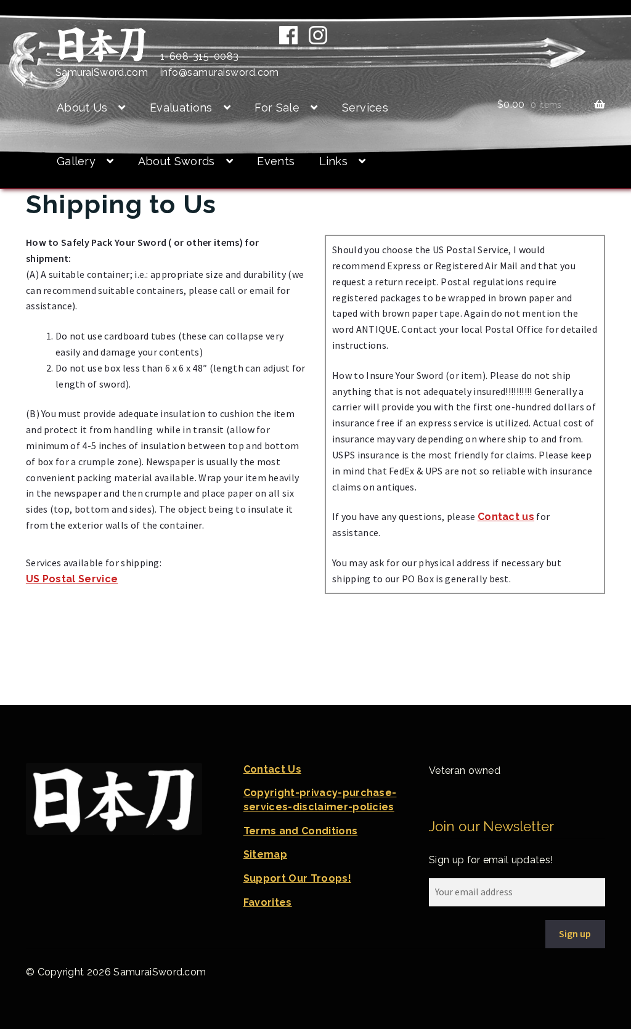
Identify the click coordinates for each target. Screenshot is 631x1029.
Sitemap (265, 854)
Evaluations (181, 107)
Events (276, 161)
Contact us (506, 517)
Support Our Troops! (297, 878)
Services (365, 107)
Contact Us (272, 769)
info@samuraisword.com (219, 72)
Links (333, 161)
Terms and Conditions (300, 831)
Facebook (288, 35)
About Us (82, 107)
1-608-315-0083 (199, 56)
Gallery (76, 161)
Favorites (267, 902)
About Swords (176, 161)
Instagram (318, 35)
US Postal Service (72, 579)
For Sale (276, 107)
